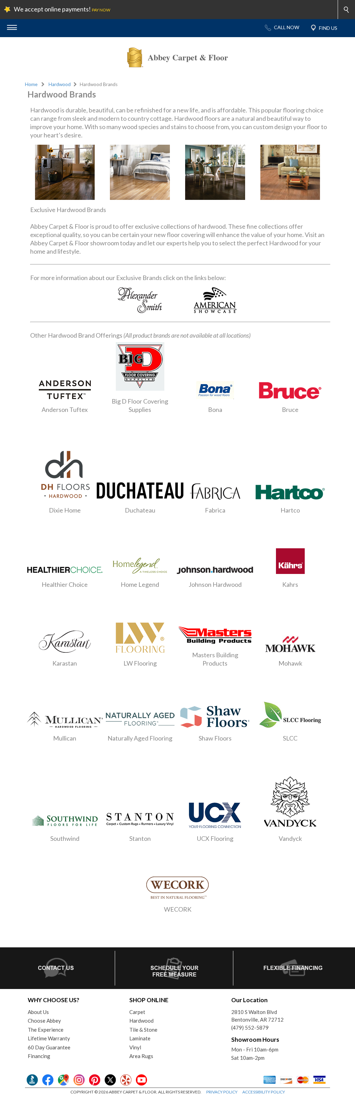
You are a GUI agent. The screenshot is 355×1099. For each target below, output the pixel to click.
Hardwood (60, 84)
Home (31, 84)
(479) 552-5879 (250, 1027)
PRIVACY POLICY (221, 1091)
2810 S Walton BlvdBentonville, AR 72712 (257, 1016)
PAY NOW (101, 9)
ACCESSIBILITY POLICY (263, 1091)
